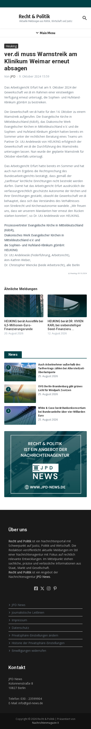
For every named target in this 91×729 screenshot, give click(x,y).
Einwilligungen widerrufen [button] (29, 651)
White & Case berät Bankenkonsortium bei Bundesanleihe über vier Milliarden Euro (61, 412)
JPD (12, 76)
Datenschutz (20, 628)
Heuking (11, 46)
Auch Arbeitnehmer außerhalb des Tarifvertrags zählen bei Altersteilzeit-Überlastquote (61, 368)
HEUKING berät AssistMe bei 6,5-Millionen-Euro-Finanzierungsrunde (23, 325)
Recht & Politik (34, 16)
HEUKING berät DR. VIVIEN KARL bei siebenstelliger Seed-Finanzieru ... (65, 325)
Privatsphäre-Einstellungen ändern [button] (35, 635)
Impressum (19, 620)
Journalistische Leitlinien (28, 612)
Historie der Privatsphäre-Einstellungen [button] (38, 643)
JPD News (18, 605)
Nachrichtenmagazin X (45, 723)
